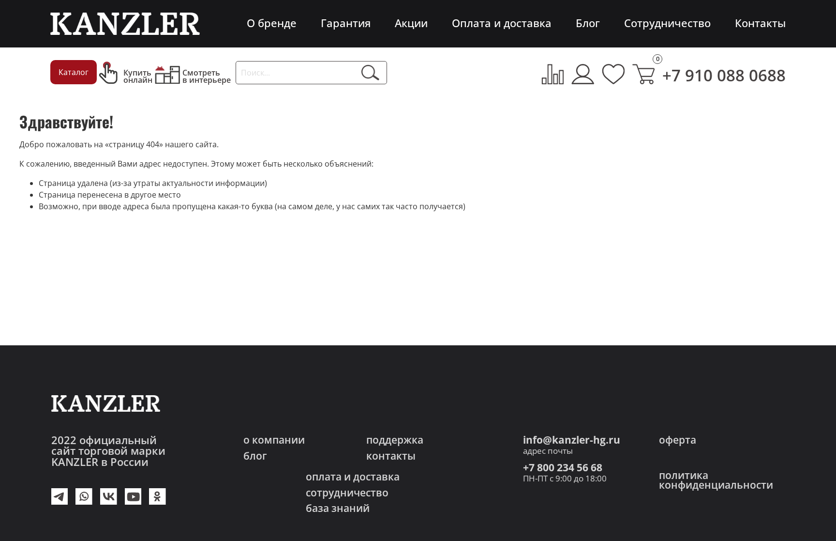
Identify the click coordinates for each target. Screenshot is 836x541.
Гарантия (346, 23)
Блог (588, 23)
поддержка (394, 440)
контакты (391, 456)
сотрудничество (347, 493)
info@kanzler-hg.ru (571, 440)
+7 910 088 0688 (724, 75)
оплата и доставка (353, 477)
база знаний (338, 508)
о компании (274, 440)
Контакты (760, 23)
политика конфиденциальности (716, 480)
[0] (644, 74)
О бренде (272, 23)
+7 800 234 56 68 (562, 467)
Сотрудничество (667, 23)
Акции (411, 23)
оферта (677, 440)
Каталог (74, 72)
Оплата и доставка (502, 23)
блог (255, 456)
